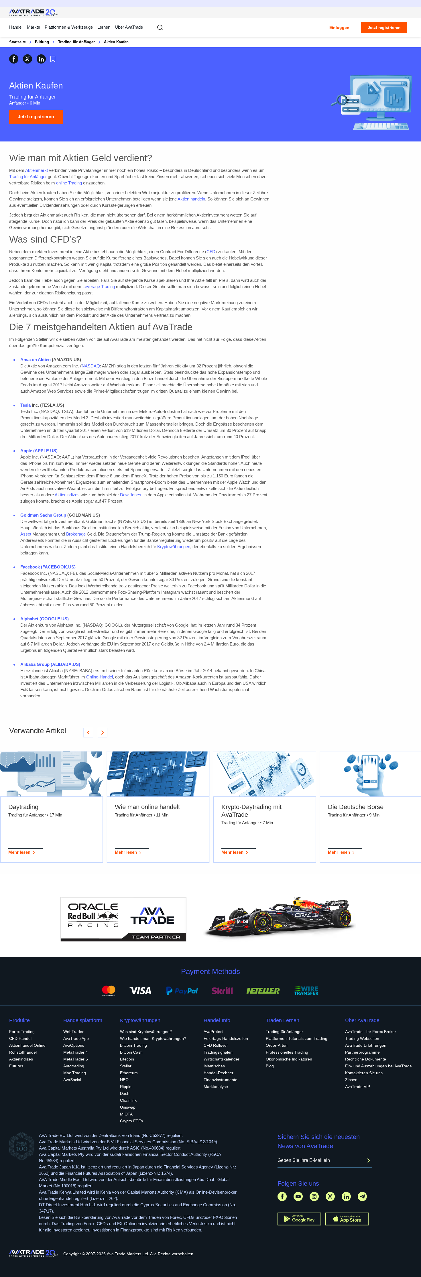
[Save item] (52, 59)
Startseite (17, 42)
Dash (124, 1093)
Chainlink (128, 1100)
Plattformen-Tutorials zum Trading (296, 1038)
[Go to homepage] (34, 12)
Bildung (42, 42)
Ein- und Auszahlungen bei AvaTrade (378, 1066)
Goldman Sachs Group (43, 515)
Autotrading (73, 1066)
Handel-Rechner (218, 1073)
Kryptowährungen (173, 546)
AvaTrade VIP (357, 1086)
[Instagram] (314, 1196)
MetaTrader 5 (75, 1059)
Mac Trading (74, 1073)
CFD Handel (20, 1038)
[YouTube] (298, 1196)
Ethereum (129, 1073)
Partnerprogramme (362, 1052)
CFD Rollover (216, 1045)
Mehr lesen (19, 852)
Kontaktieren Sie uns (364, 1073)
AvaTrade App (76, 1038)
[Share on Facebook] (13, 59)
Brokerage (76, 534)
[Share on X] (27, 59)
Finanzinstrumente (220, 1079)
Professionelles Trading (287, 1052)
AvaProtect (213, 1031)
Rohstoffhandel (23, 1052)
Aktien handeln (191, 198)
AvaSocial (72, 1079)
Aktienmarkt (36, 170)
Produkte (19, 1020)
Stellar (125, 1066)
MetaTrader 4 (75, 1052)
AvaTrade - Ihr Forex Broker (370, 1031)
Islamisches (214, 1066)
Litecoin (127, 1059)
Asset (25, 534)
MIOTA (126, 1114)
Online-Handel (99, 676)
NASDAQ (91, 365)
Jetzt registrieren (384, 27)
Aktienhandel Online (27, 1045)
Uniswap (127, 1107)
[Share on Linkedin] (41, 59)
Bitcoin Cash (131, 1052)
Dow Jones (130, 494)
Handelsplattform (82, 1020)
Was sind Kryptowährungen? (146, 1031)
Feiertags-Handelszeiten (226, 1038)
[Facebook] (282, 1196)
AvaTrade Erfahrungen (365, 1045)
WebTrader (73, 1031)
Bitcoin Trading (133, 1045)
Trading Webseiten (362, 1038)
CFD (210, 251)
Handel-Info (217, 1020)
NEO (124, 1079)
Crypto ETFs (131, 1121)
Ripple (125, 1086)
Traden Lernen (282, 1020)
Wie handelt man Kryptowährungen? (153, 1038)
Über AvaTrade (129, 27)
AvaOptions (73, 1045)
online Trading (69, 182)
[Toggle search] (160, 27)
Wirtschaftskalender (221, 1059)
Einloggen (339, 27)
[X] (330, 1196)
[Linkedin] (346, 1196)
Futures (16, 1066)
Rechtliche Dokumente (365, 1059)
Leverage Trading (98, 286)
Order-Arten (277, 1045)
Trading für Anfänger (76, 42)
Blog (270, 1066)
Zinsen (351, 1079)
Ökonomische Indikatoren (289, 1059)
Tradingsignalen (218, 1052)
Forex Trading (22, 1031)
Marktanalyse (216, 1086)
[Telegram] (362, 1196)
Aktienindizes (67, 494)
